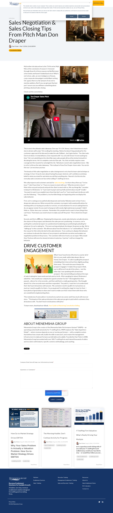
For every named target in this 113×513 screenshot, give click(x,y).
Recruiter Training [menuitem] (63, 477)
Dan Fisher (15, 46)
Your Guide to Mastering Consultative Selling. (64, 305)
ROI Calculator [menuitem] (86, 486)
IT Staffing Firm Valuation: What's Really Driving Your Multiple (86, 435)
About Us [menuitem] (85, 480)
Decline (84, 16)
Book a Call (98, 3)
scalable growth (16, 461)
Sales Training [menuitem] (37, 483)
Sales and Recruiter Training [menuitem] (65, 483)
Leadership (26, 461)
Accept (71, 16)
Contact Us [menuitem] (85, 488)
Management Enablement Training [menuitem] (67, 480)
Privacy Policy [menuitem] (12, 502)
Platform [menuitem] (35, 477)
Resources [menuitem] (85, 477)
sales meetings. (60, 183)
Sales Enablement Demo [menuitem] (89, 483)
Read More (34, 464)
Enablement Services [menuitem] (39, 480)
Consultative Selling (15, 50)
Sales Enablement (49, 445)
